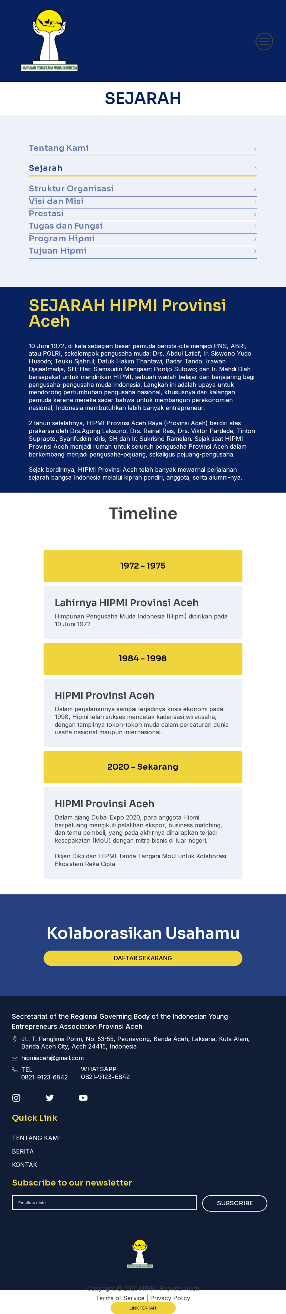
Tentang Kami (36, 1138)
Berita (23, 1151)
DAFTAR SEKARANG (143, 958)
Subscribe (235, 1203)
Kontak (24, 1164)
